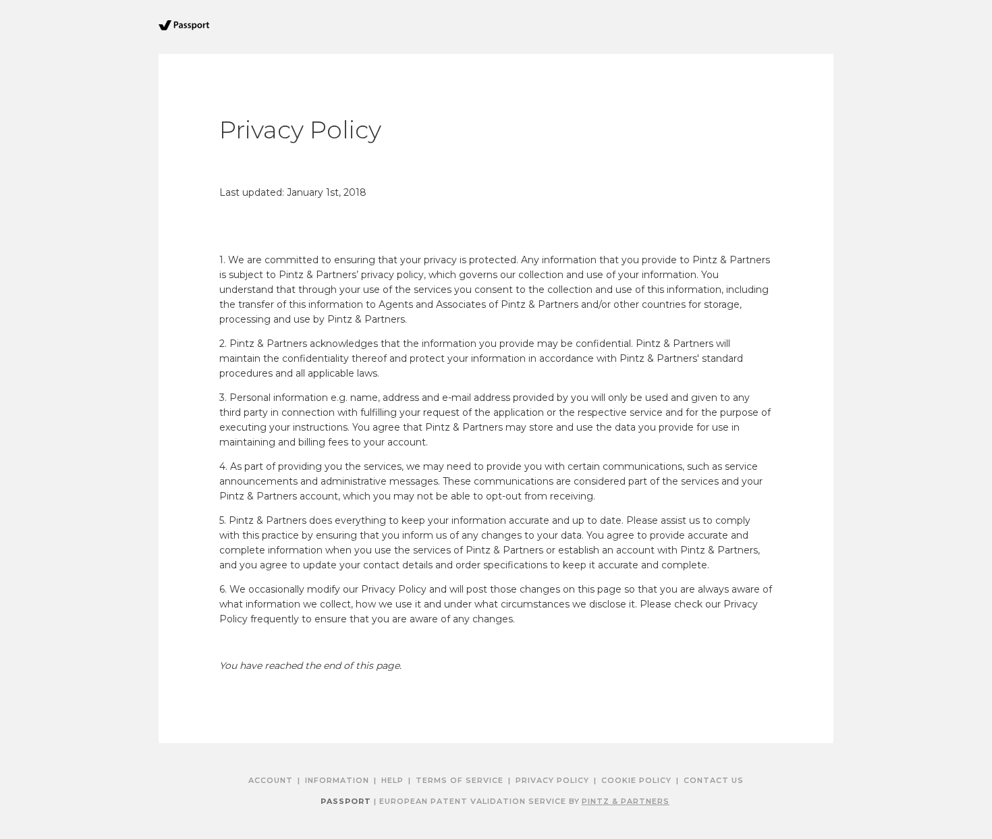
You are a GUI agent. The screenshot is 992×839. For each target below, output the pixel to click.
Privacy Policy (552, 780)
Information (337, 780)
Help (392, 780)
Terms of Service (459, 780)
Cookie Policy (636, 780)
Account (270, 780)
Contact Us (714, 780)
